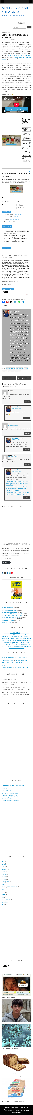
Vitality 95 (10, 55)
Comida (3, 868)
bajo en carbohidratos (23, 634)
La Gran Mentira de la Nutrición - (9, 664)
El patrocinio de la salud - (7, 667)
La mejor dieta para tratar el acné (9, 609)
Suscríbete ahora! (6, 284)
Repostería (4, 902)
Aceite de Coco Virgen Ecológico (22, 55)
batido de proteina (10, 368)
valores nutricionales (16, 648)
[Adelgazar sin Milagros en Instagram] (5, 573)
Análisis (3, 863)
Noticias (3, 873)
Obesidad (4, 878)
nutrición (19, 640)
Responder (27, 401)
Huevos (3, 892)
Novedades (4, 874)
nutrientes (24, 640)
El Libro (9, 659)
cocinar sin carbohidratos (23, 636)
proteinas (13, 644)
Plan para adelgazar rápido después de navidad (12, 797)
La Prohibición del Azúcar (18, 662)
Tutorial (3, 884)
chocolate (4, 371)
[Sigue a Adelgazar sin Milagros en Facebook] (3, 573)
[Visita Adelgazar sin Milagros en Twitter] (10, 573)
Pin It (27, 294)
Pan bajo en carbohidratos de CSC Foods (11, 617)
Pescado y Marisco (6, 899)
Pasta (3, 897)
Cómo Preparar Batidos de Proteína (10, 795)
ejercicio (14, 638)
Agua (9, 221)
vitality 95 (19, 371)
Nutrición (4, 876)
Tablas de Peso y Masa (7, 798)
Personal (4, 879)
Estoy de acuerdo (16, 1112)
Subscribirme (6, 562)
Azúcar (3, 866)
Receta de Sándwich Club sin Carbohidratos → (24, 377)
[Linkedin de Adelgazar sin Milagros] (7, 573)
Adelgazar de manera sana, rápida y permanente (13, 785)
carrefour (11, 636)
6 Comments (20, 39)
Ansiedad (4, 864)
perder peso (17, 642)
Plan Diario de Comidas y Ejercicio (9, 886)
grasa (17, 638)
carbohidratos (5, 636)
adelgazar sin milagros (24, 633)
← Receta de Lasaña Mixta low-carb (8, 377)
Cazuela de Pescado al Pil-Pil (21, 660)
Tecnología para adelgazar (8, 607)
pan (5, 642)
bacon (16, 634)
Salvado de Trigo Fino (15, 219)
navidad (11, 640)
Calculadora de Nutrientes (8, 787)
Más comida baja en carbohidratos (9, 612)
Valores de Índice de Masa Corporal (10, 793)
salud (12, 646)
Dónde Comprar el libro (7, 790)
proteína (18, 644)
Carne (3, 889)
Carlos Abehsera (6, 39)
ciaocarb (15, 636)
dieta (10, 638)
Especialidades (5, 891)
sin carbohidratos (23, 646)
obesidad (29, 640)
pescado (25, 642)
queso (29, 644)
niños (14, 640)
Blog (3, 861)
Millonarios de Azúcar (6, 622)
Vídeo (9, 32)
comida (29, 636)
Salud (3, 883)
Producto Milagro (5, 881)
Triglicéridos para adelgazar (8, 620)
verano (22, 648)
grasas (20, 638)
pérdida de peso (24, 644)
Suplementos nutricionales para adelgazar (11, 792)
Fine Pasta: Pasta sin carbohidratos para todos (12, 615)
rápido (9, 646)
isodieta (24, 638)
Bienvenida (4, 788)
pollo (9, 644)
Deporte (3, 871)
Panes (3, 896)
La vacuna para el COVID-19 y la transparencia (12, 613)
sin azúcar (16, 646)
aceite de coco (7, 633)
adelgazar (15, 632)
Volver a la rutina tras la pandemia (9, 610)
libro (30, 638)
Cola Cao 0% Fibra (17, 214)
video (14, 371)
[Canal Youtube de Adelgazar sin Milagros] (12, 573)
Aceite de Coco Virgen (12, 218)
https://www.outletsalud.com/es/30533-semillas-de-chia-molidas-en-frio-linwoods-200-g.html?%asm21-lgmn (18, 483)
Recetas (5, 32)
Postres (3, 901)
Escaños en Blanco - (6, 662)
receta (9, 371)
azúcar (13, 635)
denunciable (5, 638)
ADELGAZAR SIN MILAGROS (16, 10)
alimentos (8, 634)
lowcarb (4, 640)
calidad (26, 368)
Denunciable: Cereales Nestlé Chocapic (11, 800)
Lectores (4, 894)
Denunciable (4, 869)
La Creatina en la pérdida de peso (9, 618)
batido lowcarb (19, 368)
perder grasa (9, 642)
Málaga (8, 640)
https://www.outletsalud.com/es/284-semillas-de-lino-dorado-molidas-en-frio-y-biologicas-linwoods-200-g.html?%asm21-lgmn (17, 488)
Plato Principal (20, 198)
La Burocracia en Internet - (8, 660)
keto (27, 638)
